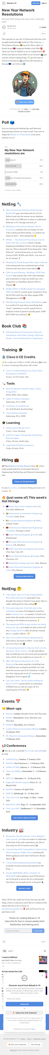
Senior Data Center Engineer (21, 506)
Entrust (9, 545)
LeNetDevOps (12, 759)
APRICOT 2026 (12, 767)
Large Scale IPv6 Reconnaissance (20, 445)
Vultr (32, 563)
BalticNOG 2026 (13, 804)
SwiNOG (10, 789)
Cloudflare (10, 530)
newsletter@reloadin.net (12, 908)
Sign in (44, 3)
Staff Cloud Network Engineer (22, 548)
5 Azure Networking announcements (21, 862)
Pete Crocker (29, 750)
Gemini (40, 548)
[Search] (45, 951)
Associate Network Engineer (21, 520)
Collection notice (39, 1039)
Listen (44, 27)
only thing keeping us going (28, 110)
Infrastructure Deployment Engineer (24, 527)
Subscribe (35, 3)
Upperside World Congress (17, 782)
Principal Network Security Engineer (24, 541)
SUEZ (35, 534)
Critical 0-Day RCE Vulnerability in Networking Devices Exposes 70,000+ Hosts (26, 851)
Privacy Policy (24, 1022)
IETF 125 (10, 778)
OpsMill (40, 750)
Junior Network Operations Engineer (24, 567)
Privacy (23, 1039)
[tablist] (8, 951)
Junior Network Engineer (19, 534)
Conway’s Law (17, 614)
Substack (13, 1050)
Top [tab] (4, 951)
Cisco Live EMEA (13, 771)
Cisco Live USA (12, 797)
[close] (42, 975)
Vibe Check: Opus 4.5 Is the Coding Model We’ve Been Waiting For (24, 596)
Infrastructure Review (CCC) (18, 427)
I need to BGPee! (9, 957)
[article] (24, 961)
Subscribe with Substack (26, 1013)
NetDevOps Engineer (18, 563)
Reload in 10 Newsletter (20, 134)
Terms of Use (35, 1018)
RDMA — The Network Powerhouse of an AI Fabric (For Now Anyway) (25, 241)
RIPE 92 (9, 793)
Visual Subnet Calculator (16, 413)
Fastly (38, 506)
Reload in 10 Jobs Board (18, 466)
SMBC (38, 520)
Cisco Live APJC (13, 808)
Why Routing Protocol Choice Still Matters (24, 302)
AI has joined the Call (12, 971)
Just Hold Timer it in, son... (12, 960)
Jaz (10, 633)
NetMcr (9, 717)
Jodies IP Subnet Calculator (18, 398)
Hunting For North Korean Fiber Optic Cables (25, 262)
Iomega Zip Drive (17, 630)
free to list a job (14, 487)
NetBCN (9, 724)
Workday (10, 516)
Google (36, 556)
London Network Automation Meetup (22, 728)
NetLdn (9, 713)
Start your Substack (18, 1044)
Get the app (35, 1044)
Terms (29, 1039)
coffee (26, 109)
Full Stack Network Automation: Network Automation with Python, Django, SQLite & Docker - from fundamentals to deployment (24, 335)
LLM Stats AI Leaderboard (17, 406)
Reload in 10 (11, 26)
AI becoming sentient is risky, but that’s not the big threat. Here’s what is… (26, 649)
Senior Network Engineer (19, 556)
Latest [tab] (10, 951)
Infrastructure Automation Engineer (24, 513)
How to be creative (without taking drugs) (23, 637)
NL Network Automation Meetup (20, 736)
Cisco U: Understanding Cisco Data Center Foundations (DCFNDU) (24, 372)
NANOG (10, 763)
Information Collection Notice (29, 1020)
